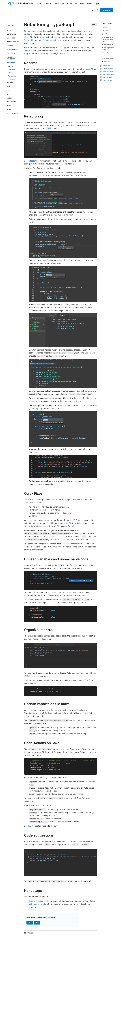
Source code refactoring (35, 31)
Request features (109, 74)
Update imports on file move (47, 704)
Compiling (11, 69)
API (62, 3)
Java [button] (8, 86)
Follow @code (108, 71)
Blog (57, 3)
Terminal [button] (10, 45)
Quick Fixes (33, 493)
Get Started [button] (11, 34)
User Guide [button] (11, 38)
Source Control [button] (13, 42)
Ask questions (108, 69)
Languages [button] (11, 53)
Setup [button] (9, 30)
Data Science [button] (11, 102)
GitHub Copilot (93, 3)
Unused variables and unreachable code (56, 559)
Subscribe (106, 66)
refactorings (71, 526)
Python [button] (10, 83)
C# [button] (8, 94)
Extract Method (31, 40)
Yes (31, 923)
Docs (39, 3)
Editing (10, 73)
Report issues (107, 77)
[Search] (97, 10)
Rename (30, 63)
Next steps (33, 891)
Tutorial (10, 66)
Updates (48, 3)
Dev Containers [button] (12, 113)
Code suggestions (39, 835)
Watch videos (107, 80)
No (38, 923)
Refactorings (33, 161)
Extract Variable (50, 40)
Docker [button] (9, 98)
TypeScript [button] (11, 63)
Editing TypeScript (37, 901)
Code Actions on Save (41, 743)
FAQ (82, 3)
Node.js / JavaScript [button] (11, 58)
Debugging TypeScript (39, 904)
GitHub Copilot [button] (12, 49)
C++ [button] (8, 90)
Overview (10, 25)
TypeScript (29, 50)
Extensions (72, 3)
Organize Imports (38, 630)
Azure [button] (9, 105)
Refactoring (12, 76)
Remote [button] (10, 109)
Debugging (11, 79)
